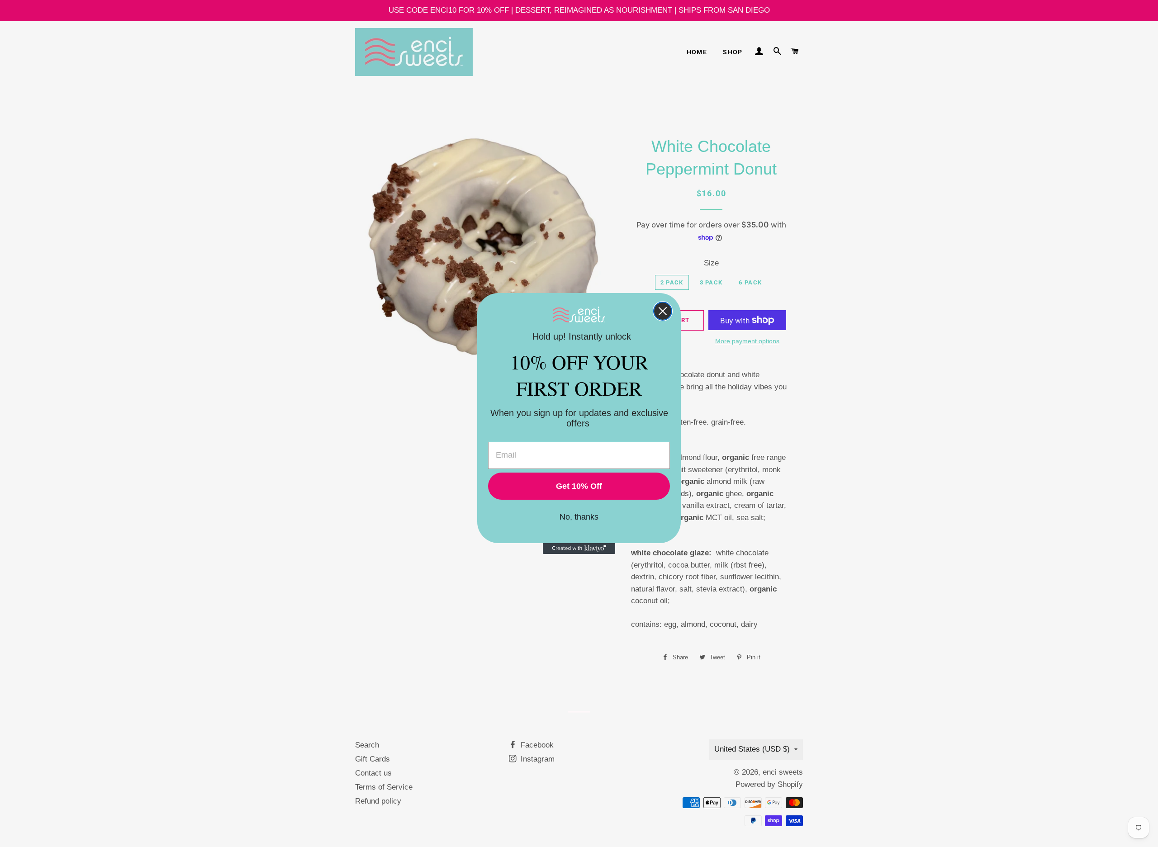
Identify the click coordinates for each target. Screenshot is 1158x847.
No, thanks (579, 516)
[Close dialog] (663, 311)
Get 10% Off (579, 486)
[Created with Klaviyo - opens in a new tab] (579, 548)
